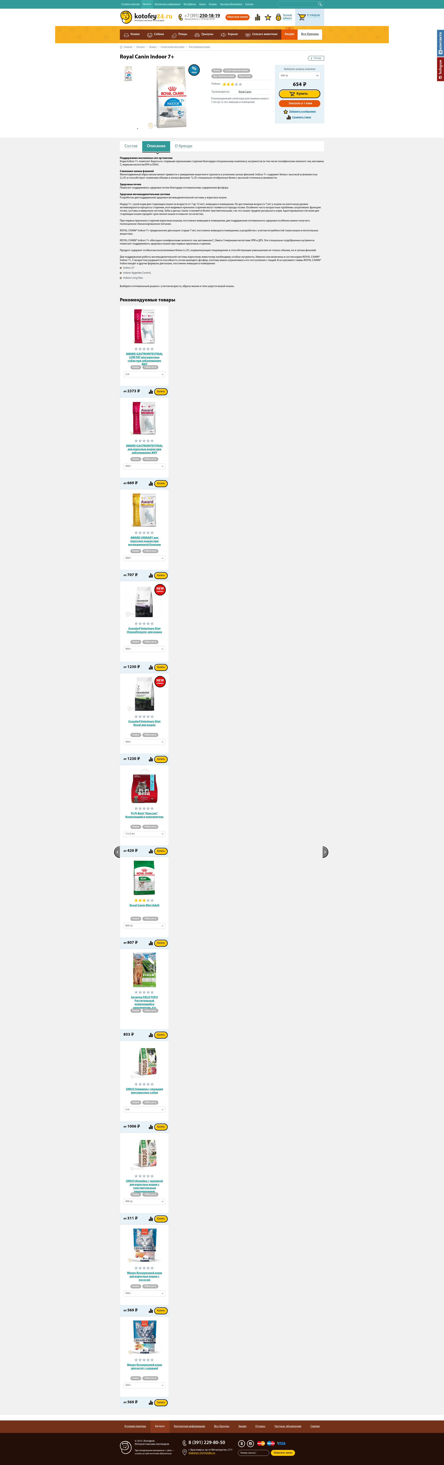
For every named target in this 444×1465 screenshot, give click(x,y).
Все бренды (190, 4)
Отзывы (213, 4)
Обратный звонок (237, 17)
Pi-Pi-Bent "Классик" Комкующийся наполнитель (144, 815)
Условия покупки (130, 4)
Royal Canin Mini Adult (144, 905)
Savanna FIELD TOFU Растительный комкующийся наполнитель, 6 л (144, 1001)
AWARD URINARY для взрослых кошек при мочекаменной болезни (144, 541)
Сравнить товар (301, 117)
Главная (128, 47)
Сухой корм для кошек (173, 47)
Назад (317, 58)
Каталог (147, 4)
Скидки (249, 4)
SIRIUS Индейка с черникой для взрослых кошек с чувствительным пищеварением (144, 1185)
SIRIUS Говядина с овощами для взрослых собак (144, 1091)
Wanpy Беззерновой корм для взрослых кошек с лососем (144, 1277)
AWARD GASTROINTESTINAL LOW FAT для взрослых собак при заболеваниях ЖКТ (144, 358)
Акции (202, 4)
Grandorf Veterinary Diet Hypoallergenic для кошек (144, 630)
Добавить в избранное (302, 111)
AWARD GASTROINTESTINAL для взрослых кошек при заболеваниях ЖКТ (144, 449)
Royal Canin (245, 76)
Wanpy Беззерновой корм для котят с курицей (144, 1367)
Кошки (152, 47)
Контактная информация (168, 4)
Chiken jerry (150, 367)
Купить (302, 94)
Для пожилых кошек (199, 47)
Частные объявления (231, 4)
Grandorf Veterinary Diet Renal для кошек (144, 723)
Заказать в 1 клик (300, 103)
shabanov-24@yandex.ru (202, 1453)
